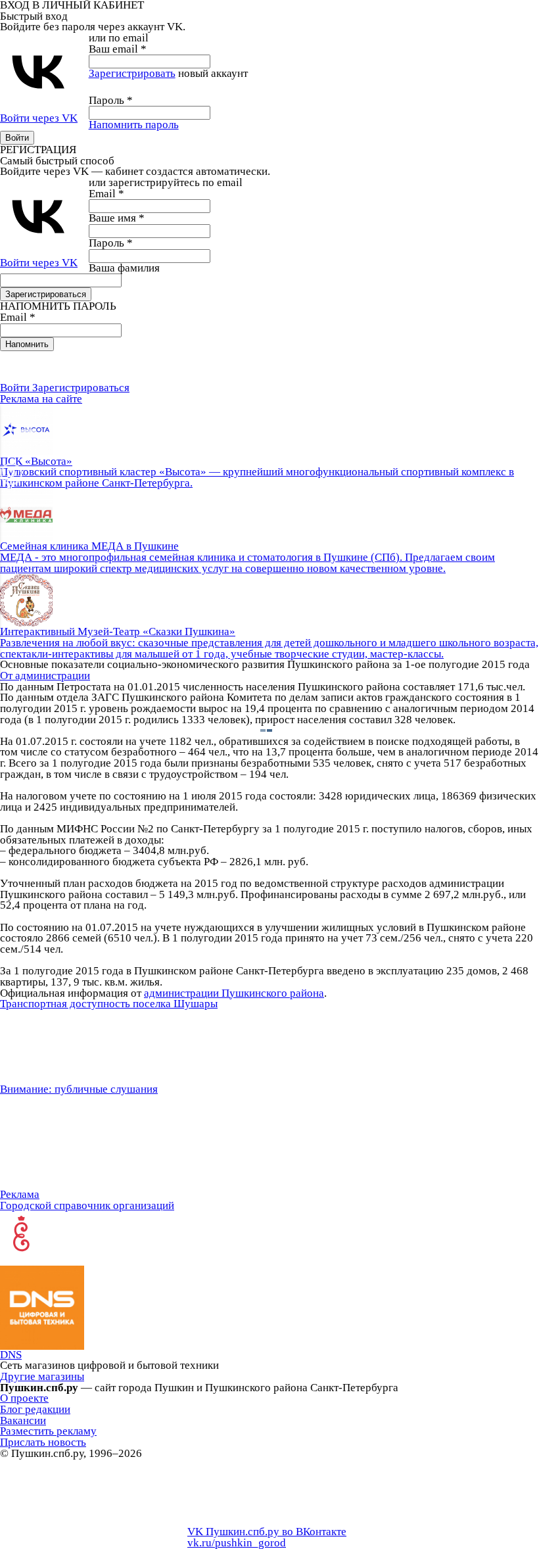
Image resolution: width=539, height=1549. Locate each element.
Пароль (111, 100)
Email (106, 193)
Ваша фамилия (124, 268)
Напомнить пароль (134, 124)
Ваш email (118, 49)
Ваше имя (117, 218)
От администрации (45, 675)
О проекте (24, 1398)
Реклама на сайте (41, 399)
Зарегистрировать (132, 73)
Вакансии (23, 1420)
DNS (11, 1354)
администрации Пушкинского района (234, 993)
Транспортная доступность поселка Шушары (109, 1003)
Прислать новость (43, 1442)
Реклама (19, 1194)
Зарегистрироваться (80, 387)
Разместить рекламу (48, 1431)
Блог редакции (35, 1409)
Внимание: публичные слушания (79, 1089)
